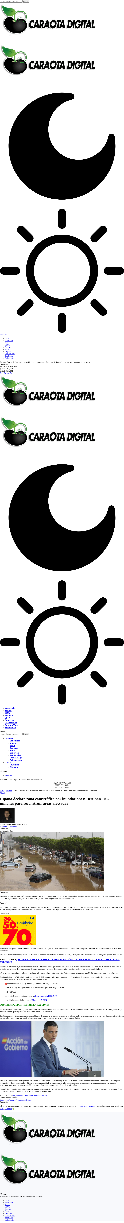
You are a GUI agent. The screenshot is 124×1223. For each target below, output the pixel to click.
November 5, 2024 (39, 1000)
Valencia (43, 1095)
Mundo (9, 791)
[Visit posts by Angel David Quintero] (7, 822)
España (16, 1095)
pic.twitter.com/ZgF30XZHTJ (45, 996)
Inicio (2, 791)
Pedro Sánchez (34, 1095)
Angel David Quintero (8, 826)
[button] (6, 373)
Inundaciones (24, 1095)
